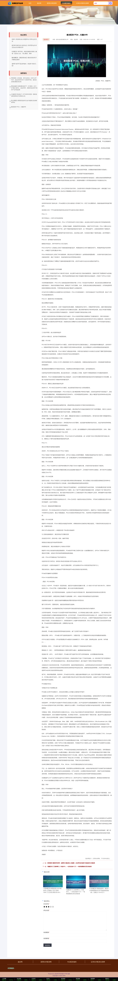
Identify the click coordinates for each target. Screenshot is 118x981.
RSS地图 (61, 974)
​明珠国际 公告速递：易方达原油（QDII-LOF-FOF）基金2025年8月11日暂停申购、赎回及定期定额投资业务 (24, 79)
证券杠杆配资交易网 (82, 3)
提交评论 (47, 945)
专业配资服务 (66, 3)
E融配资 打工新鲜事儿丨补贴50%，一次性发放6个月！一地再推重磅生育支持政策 (69, 866)
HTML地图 (67, 974)
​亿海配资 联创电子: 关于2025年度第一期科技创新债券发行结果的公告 (24, 95)
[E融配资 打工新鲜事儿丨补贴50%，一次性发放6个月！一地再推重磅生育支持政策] (76, 882)
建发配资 (46, 39)
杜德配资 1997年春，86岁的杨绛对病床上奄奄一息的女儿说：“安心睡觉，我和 (24, 52)
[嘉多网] (15, 3)
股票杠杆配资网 (52, 3)
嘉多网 (39, 3)
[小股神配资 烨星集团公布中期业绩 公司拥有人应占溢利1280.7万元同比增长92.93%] (53, 881)
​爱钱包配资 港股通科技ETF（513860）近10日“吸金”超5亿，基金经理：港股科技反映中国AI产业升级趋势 (24, 88)
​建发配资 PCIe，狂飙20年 (18, 107)
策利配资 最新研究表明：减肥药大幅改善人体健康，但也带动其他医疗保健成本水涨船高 (71, 863)
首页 (30, 3)
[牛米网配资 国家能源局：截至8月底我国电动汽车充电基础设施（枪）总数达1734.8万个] (99, 881)
